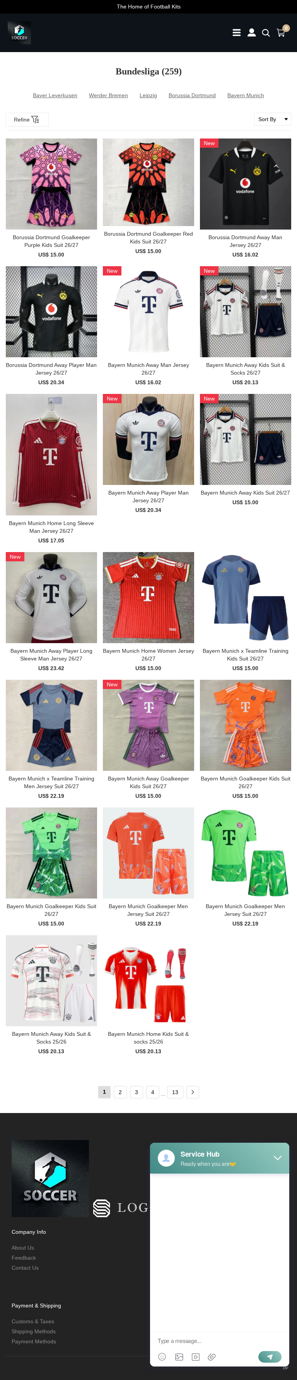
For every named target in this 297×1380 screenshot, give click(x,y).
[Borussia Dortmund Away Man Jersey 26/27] (245, 184)
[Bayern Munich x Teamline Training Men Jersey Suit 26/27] (51, 725)
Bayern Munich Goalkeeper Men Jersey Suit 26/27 (148, 910)
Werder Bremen (108, 95)
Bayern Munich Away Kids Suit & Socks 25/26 (51, 1038)
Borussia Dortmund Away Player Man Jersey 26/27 (51, 369)
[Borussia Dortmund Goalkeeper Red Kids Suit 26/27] (148, 182)
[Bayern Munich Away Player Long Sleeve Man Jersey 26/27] (51, 597)
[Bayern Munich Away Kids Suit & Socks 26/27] (245, 311)
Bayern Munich (245, 95)
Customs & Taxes (33, 1321)
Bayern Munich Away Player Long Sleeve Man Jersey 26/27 (51, 655)
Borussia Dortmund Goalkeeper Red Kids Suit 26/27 (148, 238)
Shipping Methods (34, 1331)
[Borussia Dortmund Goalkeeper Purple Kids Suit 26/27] (51, 184)
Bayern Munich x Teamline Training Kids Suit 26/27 (245, 655)
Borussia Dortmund (192, 95)
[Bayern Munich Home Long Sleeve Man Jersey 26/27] (51, 454)
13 (175, 1092)
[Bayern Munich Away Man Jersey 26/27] (148, 311)
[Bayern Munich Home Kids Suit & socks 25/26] (148, 980)
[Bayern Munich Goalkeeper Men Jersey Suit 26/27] (148, 853)
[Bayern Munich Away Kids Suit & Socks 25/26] (51, 980)
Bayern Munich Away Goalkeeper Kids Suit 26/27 (148, 782)
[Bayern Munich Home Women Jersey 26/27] (148, 597)
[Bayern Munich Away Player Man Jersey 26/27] (148, 439)
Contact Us (25, 1268)
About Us (23, 1248)
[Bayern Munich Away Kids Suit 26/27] (245, 439)
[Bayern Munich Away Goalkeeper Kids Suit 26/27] (148, 725)
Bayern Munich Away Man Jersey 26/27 (148, 369)
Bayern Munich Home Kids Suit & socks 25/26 (148, 1038)
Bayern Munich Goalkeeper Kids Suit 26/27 (245, 782)
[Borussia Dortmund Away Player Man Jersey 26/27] (51, 311)
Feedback (24, 1258)
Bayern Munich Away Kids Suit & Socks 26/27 (245, 369)
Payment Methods (34, 1341)
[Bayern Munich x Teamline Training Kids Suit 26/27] (245, 597)
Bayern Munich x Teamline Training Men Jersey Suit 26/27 (51, 782)
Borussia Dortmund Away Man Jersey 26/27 (245, 241)
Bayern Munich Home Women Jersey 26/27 (148, 655)
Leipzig (148, 95)
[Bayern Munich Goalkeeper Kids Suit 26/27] (245, 725)
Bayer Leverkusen (55, 95)
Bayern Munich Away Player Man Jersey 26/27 (148, 496)
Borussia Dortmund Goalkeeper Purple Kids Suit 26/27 (51, 241)
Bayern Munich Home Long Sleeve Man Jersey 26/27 (51, 527)
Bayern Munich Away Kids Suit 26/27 (245, 493)
